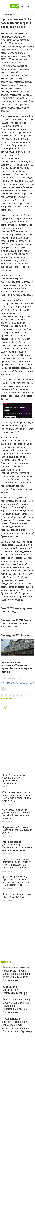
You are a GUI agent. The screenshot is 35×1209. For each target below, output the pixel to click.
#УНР (32, 683)
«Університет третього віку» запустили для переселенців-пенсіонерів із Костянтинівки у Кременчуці (16, 796)
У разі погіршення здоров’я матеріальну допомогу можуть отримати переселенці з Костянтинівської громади (17, 863)
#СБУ (2, 683)
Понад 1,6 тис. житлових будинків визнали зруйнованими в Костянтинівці (14, 779)
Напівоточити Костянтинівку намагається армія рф (16, 895)
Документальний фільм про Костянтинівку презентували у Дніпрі (17, 830)
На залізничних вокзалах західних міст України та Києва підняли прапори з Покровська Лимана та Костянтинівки (16, 974)
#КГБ (13, 683)
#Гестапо (19, 683)
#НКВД (7, 683)
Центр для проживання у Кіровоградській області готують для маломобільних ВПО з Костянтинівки (16, 880)
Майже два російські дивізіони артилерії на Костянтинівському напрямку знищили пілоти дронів (17, 846)
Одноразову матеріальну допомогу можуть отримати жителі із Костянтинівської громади (16, 813)
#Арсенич (26, 683)
